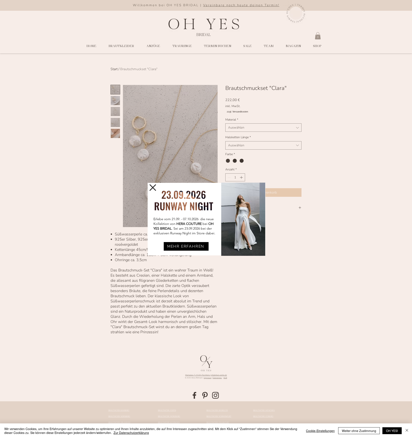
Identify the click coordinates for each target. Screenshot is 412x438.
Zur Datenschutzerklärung (131, 432)
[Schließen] (406, 431)
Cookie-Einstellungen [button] (320, 431)
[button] (153, 187)
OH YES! (392, 431)
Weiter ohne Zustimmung (359, 431)
